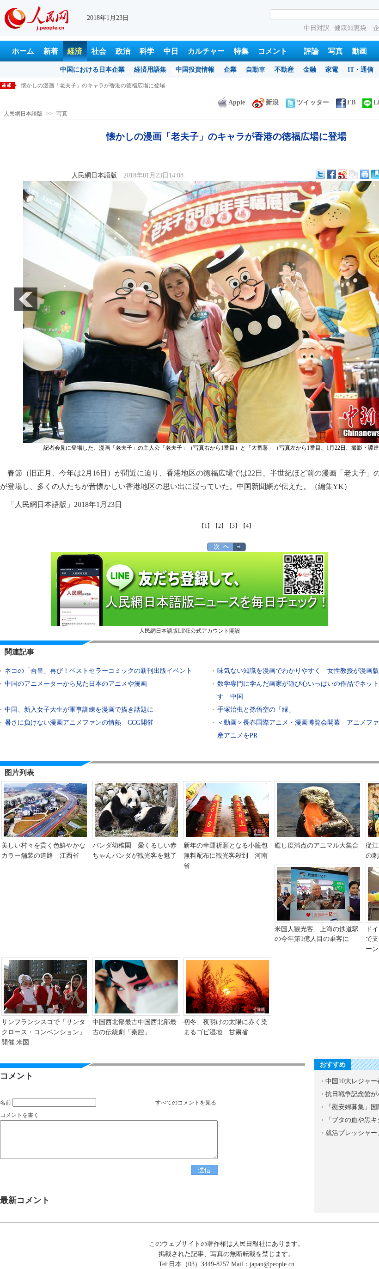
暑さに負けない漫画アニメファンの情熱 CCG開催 (79, 722)
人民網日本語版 (23, 113)
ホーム (23, 51)
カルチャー (206, 51)
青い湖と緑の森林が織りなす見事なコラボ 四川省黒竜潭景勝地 (101, 85)
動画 (359, 51)
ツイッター (313, 102)
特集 (241, 51)
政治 (123, 51)
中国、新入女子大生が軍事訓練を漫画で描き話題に (79, 709)
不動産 (284, 69)
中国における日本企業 (92, 69)
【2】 (219, 526)
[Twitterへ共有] (320, 174)
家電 (331, 69)
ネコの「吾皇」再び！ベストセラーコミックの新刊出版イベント (98, 670)
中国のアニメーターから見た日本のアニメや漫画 (76, 683)
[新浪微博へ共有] (342, 174)
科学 (147, 51)
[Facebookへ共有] (331, 174)
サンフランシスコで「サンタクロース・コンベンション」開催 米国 (43, 1032)
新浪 (272, 102)
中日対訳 (317, 27)
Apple (236, 102)
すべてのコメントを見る (185, 1102)
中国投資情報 (195, 69)
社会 (99, 51)
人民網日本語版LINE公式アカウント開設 (189, 631)
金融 (309, 69)
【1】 (206, 526)
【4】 (247, 526)
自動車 (255, 69)
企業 (230, 69)
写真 (335, 51)
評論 (311, 51)
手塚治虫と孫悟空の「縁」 (256, 709)
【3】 (233, 526)
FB (351, 102)
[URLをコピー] (353, 174)
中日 (171, 51)
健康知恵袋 (351, 27)
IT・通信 (360, 69)
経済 (74, 51)
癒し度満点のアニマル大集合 (317, 845)
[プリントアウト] (364, 174)
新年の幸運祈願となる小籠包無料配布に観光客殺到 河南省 (225, 855)
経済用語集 (150, 69)
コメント (272, 51)
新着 (50, 51)
